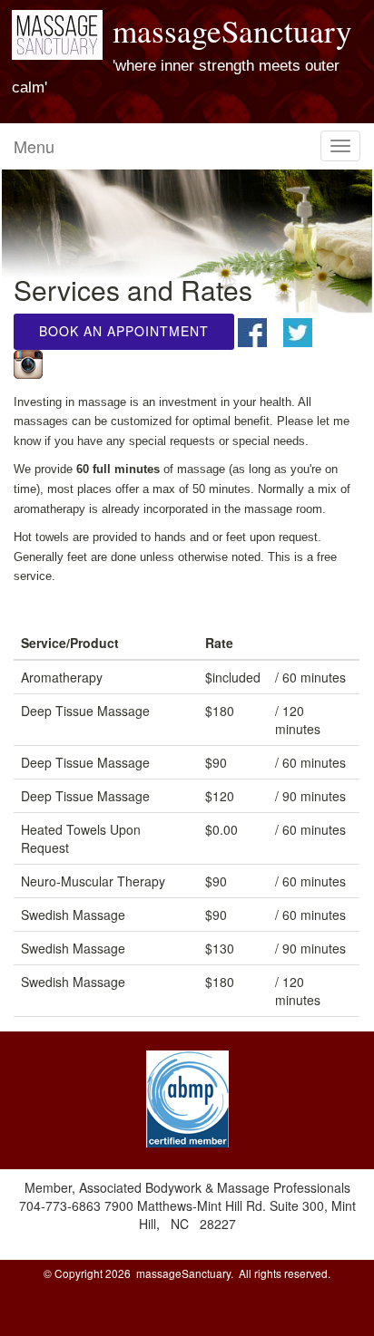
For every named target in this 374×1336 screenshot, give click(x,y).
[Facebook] (259, 331)
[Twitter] (304, 331)
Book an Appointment (124, 331)
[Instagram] (34, 362)
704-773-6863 (61, 1205)
